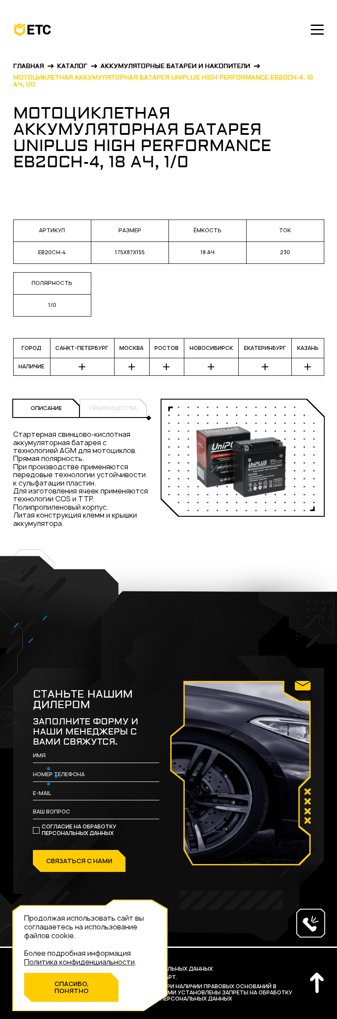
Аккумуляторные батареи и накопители (175, 66)
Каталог (72, 66)
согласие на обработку (79, 830)
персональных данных (78, 833)
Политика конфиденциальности (79, 962)
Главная (28, 66)
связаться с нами (79, 861)
